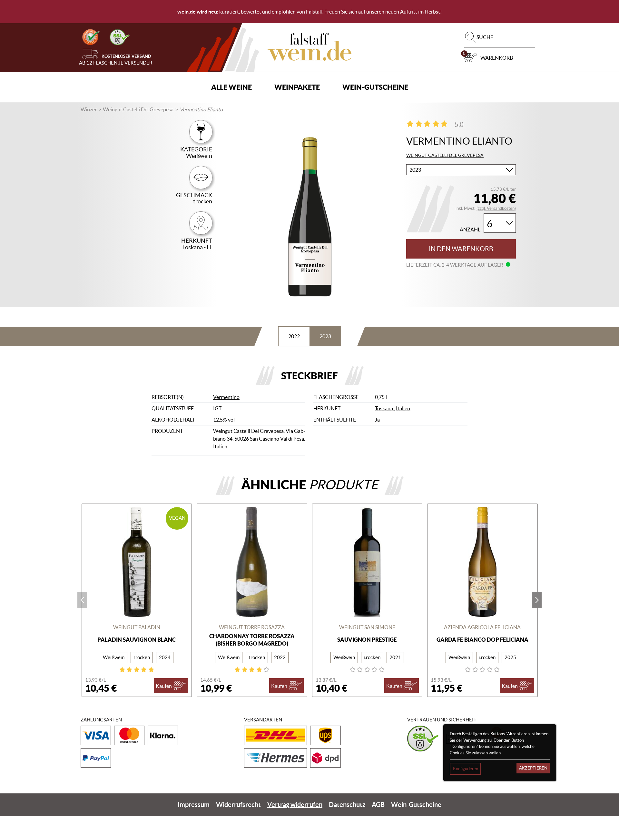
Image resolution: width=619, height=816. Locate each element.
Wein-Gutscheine (375, 87)
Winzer (89, 109)
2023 (325, 336)
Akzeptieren (533, 768)
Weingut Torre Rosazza (252, 627)
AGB (378, 804)
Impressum (194, 804)
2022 (294, 336)
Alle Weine (231, 87)
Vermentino (226, 397)
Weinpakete (297, 87)
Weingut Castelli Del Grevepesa (138, 109)
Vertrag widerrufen (294, 804)
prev (82, 600)
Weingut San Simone (367, 627)
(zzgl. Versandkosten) (496, 208)
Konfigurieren (465, 768)
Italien (403, 408)
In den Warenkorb (461, 248)
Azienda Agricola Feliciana (482, 627)
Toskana (384, 408)
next (537, 600)
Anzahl (470, 229)
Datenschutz (347, 804)
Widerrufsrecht (238, 804)
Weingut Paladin (136, 627)
